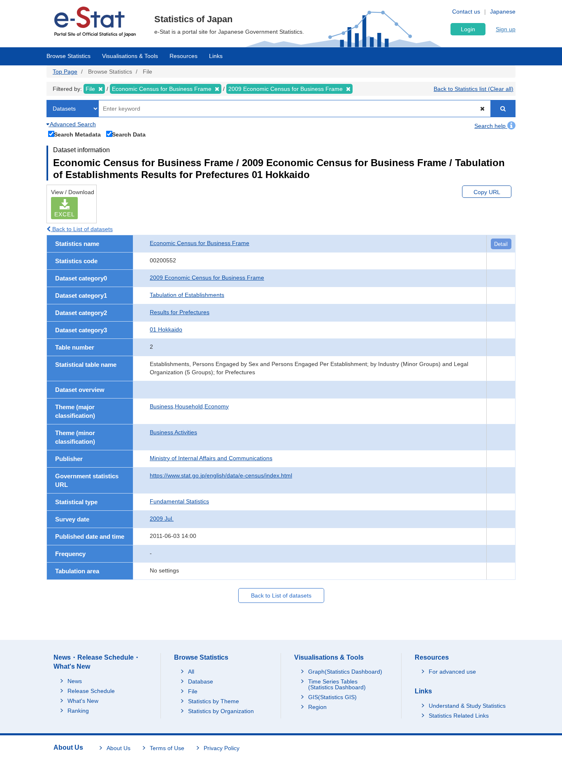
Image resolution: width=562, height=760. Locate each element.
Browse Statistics (68, 56)
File (192, 691)
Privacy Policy (221, 748)
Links (216, 56)
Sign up (506, 29)
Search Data (129, 134)
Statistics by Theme (213, 701)
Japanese (503, 11)
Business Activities (173, 432)
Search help (490, 126)
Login (468, 29)
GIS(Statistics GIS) (332, 697)
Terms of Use (167, 748)
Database (200, 681)
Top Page (65, 71)
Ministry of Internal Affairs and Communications (211, 458)
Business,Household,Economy (189, 406)
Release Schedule (91, 691)
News (74, 681)
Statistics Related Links (459, 715)
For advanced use (452, 671)
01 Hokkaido (166, 329)
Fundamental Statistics (179, 501)
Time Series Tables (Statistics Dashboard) (337, 684)
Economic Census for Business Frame (199, 243)
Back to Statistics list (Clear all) (473, 89)
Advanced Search (72, 124)
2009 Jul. (162, 518)
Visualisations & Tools (130, 56)
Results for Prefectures (179, 312)
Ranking (78, 711)
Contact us (466, 11)
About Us (118, 748)
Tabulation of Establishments (187, 295)
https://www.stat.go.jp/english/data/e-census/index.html (221, 475)
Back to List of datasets (82, 229)
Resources (183, 56)
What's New (82, 701)
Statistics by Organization (221, 711)
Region (317, 707)
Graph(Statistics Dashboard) (345, 671)
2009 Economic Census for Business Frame (207, 277)
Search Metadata (77, 134)
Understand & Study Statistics (467, 706)
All (191, 671)
